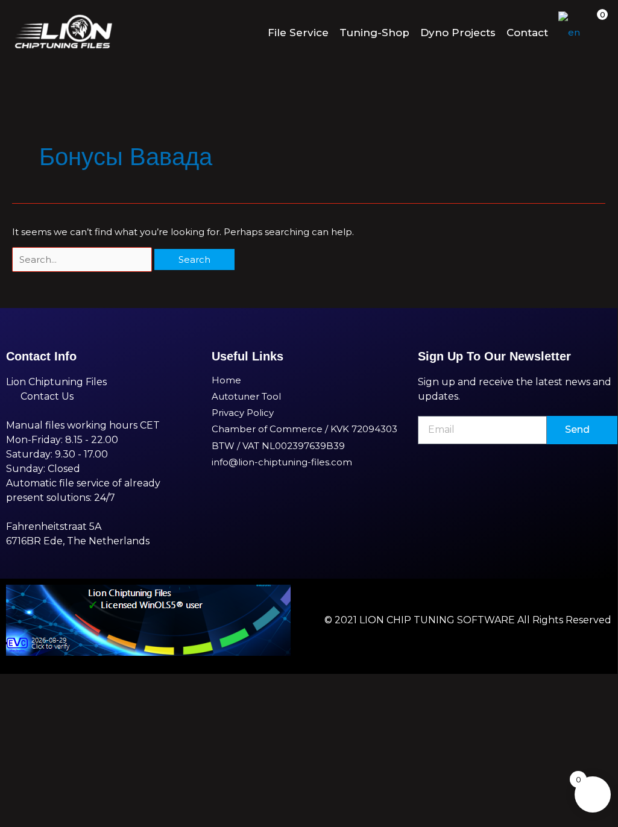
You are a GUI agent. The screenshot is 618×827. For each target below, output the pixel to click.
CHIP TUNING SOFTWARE (450, 620)
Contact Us (47, 396)
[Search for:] (83, 259)
